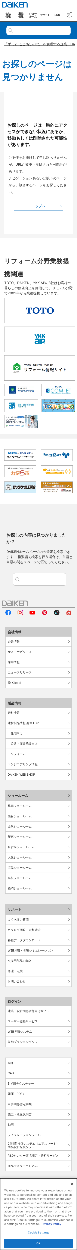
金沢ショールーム (20, 826)
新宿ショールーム (20, 836)
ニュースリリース (20, 672)
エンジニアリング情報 (23, 764)
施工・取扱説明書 (20, 1114)
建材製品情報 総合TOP (23, 723)
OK (38, 1243)
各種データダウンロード (24, 940)
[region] (38, 1214)
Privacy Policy (51, 1224)
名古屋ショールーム (21, 847)
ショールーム (18, 795)
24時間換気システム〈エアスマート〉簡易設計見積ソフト (33, 1145)
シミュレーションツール (24, 1135)
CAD (11, 1073)
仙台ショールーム (20, 816)
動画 (11, 1124)
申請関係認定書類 (20, 1104)
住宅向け (17, 733)
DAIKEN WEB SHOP (21, 774)
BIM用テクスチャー (21, 1083)
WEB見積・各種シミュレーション (30, 950)
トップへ (38, 206)
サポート (14, 909)
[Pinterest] (44, 614)
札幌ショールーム (20, 806)
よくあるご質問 (18, 919)
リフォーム (18, 754)
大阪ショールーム (20, 857)
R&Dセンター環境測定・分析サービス (33, 1155)
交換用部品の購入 (20, 960)
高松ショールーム (20, 878)
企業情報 (14, 641)
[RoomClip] (69, 614)
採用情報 (14, 662)
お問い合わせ (17, 981)
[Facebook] (8, 614)
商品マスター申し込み (23, 1166)
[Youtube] (32, 614)
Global (16, 682)
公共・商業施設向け (24, 743)
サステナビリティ (20, 652)
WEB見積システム (20, 1031)
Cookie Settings (38, 1232)
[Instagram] (20, 614)
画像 (11, 1063)
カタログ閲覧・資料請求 (24, 930)
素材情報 (14, 712)
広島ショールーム (20, 867)
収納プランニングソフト (24, 1042)
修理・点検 (15, 971)
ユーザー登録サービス (23, 1021)
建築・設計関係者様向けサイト (29, 1011)
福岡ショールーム (20, 888)
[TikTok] (57, 614)
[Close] (72, 1184)
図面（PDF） (16, 1094)
